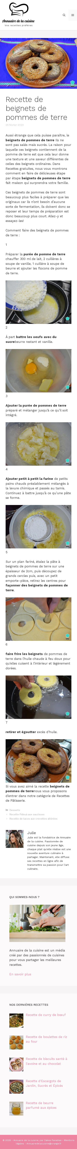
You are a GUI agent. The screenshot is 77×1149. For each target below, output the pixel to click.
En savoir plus (20, 974)
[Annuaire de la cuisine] (18, 15)
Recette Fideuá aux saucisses (27, 814)
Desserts (15, 810)
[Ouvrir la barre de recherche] (64, 15)
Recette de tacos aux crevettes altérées (33, 818)
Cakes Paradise (52, 1140)
